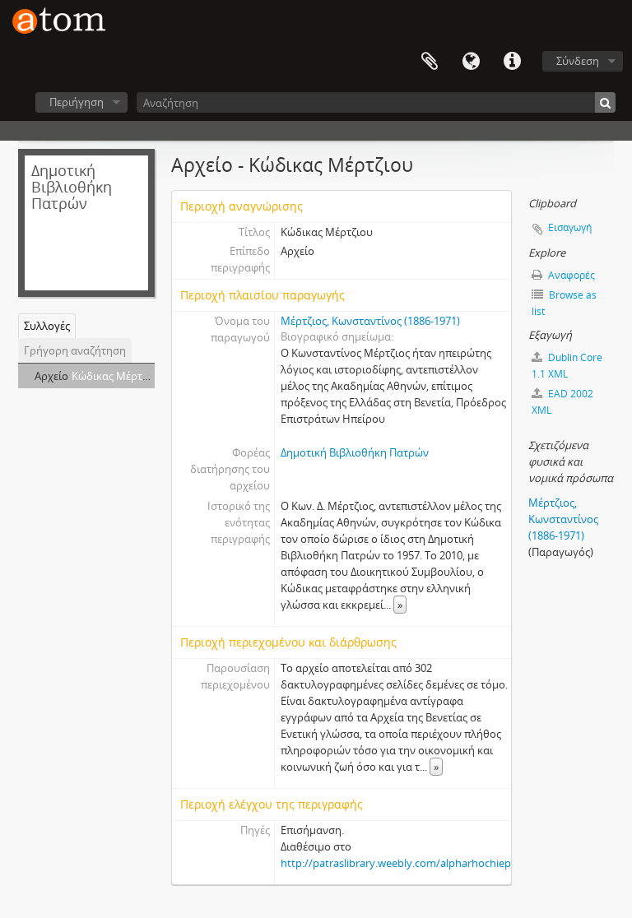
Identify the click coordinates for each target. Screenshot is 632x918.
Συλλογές (47, 325)
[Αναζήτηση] (605, 102)
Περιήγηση (76, 102)
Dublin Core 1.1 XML (567, 365)
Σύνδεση (577, 60)
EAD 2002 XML (562, 402)
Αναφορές (570, 275)
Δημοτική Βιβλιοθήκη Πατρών (355, 452)
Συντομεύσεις (511, 61)
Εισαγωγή (570, 227)
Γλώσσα (470, 61)
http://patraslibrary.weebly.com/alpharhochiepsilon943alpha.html (442, 862)
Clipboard (429, 61)
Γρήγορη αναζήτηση (75, 350)
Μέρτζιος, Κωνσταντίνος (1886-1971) (370, 320)
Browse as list (564, 303)
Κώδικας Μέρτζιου (118, 376)
